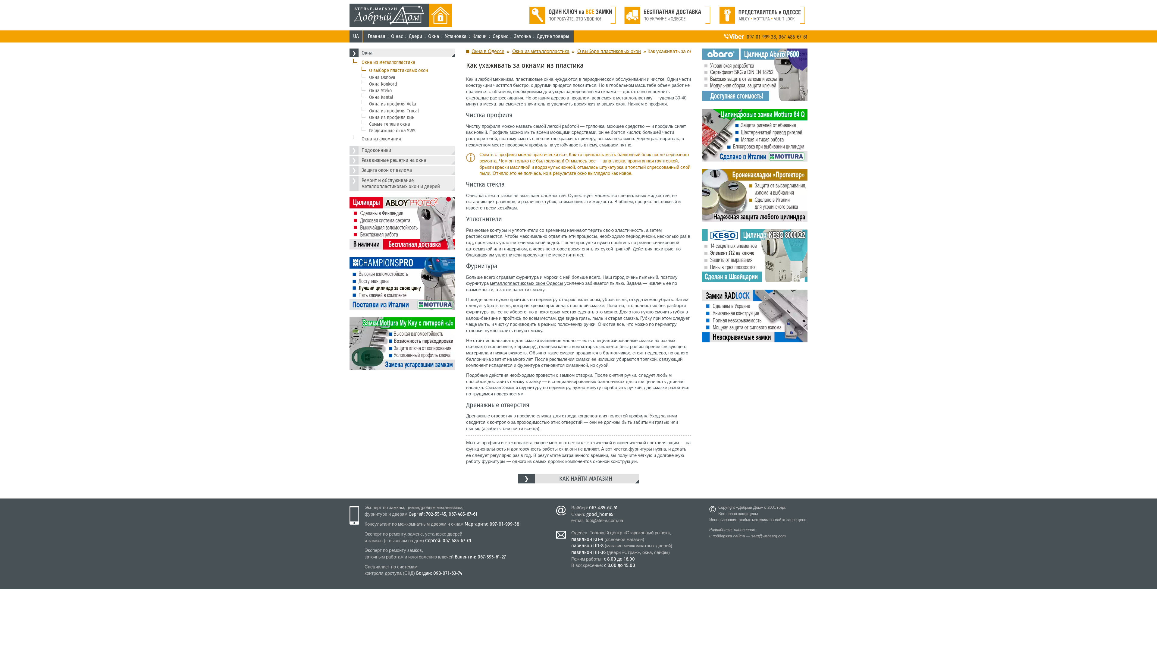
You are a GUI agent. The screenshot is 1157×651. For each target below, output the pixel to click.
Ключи (479, 36)
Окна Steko (380, 90)
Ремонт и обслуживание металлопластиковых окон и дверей (401, 183)
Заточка (522, 36)
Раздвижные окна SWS (392, 131)
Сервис (500, 36)
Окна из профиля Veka (392, 104)
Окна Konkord (383, 84)
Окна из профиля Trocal (394, 111)
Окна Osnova (382, 77)
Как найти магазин (585, 478)
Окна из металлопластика (388, 62)
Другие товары (553, 36)
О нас (397, 36)
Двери (415, 36)
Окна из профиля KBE (391, 117)
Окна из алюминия (381, 139)
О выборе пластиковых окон (398, 70)
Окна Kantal (381, 97)
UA (356, 36)
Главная (376, 36)
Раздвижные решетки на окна (394, 160)
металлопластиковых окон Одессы (526, 283)
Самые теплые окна (389, 124)
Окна (433, 36)
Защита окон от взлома (387, 170)
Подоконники (376, 150)
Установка (455, 36)
